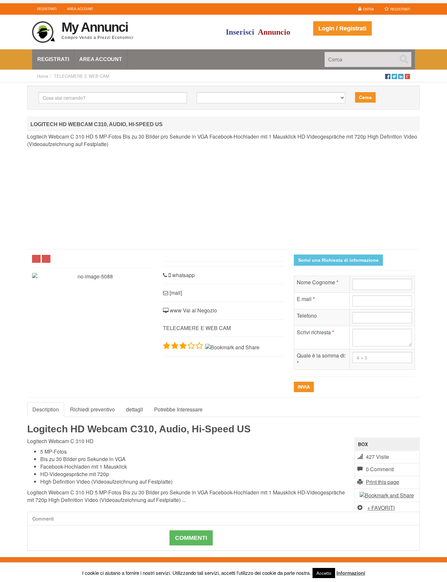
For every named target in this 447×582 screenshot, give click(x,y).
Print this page (382, 482)
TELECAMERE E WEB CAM (81, 76)
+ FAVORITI (381, 507)
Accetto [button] (323, 573)
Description (45, 409)
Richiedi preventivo (92, 409)
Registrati (400, 9)
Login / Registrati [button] (342, 28)
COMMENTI (191, 538)
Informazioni (350, 572)
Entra (368, 9)
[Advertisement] (223, 198)
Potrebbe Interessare (178, 409)
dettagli (134, 409)
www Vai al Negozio (193, 310)
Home (42, 76)
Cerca (365, 97)
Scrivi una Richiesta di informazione (338, 260)
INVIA (304, 387)
